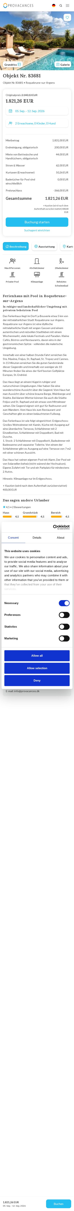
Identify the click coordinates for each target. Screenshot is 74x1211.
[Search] (60, 5)
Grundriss (10, 64)
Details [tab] (37, 537)
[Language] (54, 5)
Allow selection (37, 668)
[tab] (16, 246)
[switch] (64, 615)
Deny (37, 680)
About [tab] (60, 537)
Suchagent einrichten (37, 230)
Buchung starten (37, 222)
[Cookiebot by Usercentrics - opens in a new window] (53, 527)
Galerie (65, 64)
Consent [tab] (13, 537)
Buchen (58, 1203)
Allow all (37, 655)
